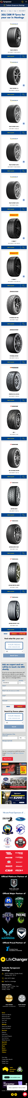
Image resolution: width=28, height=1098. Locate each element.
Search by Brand (6, 1018)
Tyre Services (5, 1038)
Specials (4, 1042)
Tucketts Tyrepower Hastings (15, 5)
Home (4, 11)
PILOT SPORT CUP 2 (14, 126)
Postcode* (5, 701)
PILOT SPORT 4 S (14, 88)
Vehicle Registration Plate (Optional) (8, 735)
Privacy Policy (9, 753)
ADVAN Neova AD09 (14, 585)
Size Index (4, 1057)
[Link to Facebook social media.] (12, 1094)
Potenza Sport (14, 356)
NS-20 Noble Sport (14, 470)
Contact (4, 1044)
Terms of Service (20, 753)
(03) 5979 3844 (10, 978)
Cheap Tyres (5, 1063)
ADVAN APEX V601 (14, 547)
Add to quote (10, 56)
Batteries (4, 1032)
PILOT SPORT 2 (14, 50)
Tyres (3, 1013)
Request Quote (7, 759)
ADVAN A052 (14, 508)
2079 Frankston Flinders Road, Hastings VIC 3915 (14, 974)
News (3, 1048)
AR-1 (14, 432)
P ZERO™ (14, 241)
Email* (4, 696)
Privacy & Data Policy (10, 1090)
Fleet (3, 1046)
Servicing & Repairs (7, 1036)
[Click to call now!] (22, 2)
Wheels (4, 1024)
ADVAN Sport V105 (14, 623)
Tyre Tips (4, 1022)
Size (3, 680)
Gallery (4, 1050)
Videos (4, 1052)
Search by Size (6, 1016)
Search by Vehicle (6, 1014)
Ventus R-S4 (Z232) (14, 394)
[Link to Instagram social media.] (15, 1094)
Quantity (21, 680)
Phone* (10, 691)
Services (4, 1030)
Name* (4, 686)
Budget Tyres (5, 1061)
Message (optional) (7, 741)
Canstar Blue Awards (7, 1059)
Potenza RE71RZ (14, 317)
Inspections (4, 1034)
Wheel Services (6, 1040)
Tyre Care (4, 1020)
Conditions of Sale (20, 1090)
